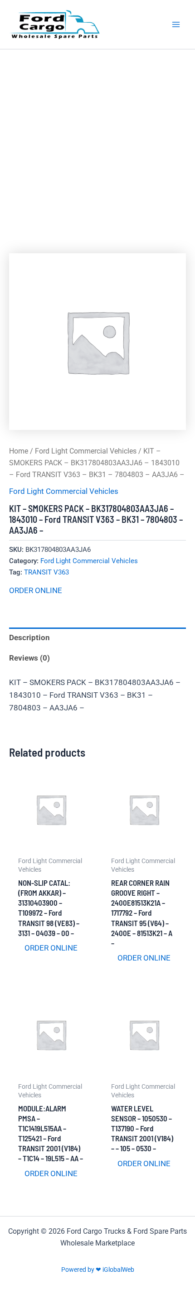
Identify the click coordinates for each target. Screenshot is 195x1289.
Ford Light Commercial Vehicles (85, 451)
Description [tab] (29, 637)
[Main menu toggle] (176, 24)
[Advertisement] (97, 151)
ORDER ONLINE (35, 590)
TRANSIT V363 (46, 572)
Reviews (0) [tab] (29, 657)
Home (18, 451)
